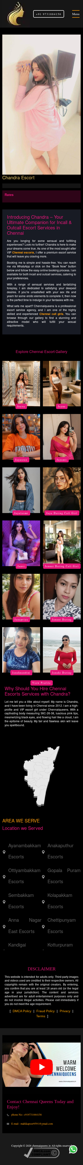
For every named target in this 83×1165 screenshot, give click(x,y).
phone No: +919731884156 (26, 1114)
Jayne (62, 406)
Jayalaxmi (21, 512)
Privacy (65, 1011)
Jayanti (62, 459)
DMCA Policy (22, 1011)
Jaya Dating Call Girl (61, 512)
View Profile (41, 682)
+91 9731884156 (48, 14)
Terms (40, 1016)
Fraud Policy (45, 1011)
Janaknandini (21, 672)
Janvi (21, 566)
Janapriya (21, 619)
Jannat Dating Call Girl (62, 566)
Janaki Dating (62, 672)
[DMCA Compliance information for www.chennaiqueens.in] (41, 1152)
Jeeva (21, 406)
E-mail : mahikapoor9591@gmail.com (32, 1123)
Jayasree (21, 459)
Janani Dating (62, 619)
